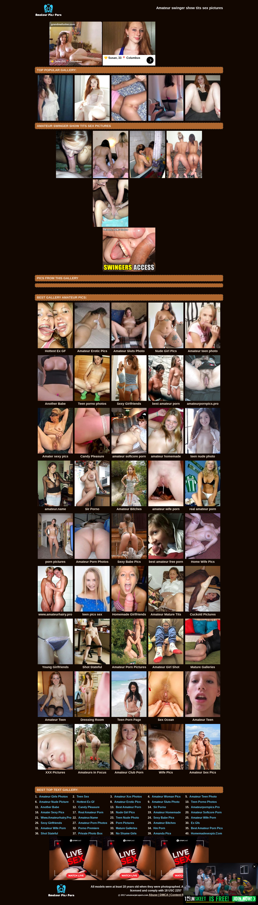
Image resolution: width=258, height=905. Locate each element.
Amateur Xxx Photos (128, 796)
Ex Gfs (195, 822)
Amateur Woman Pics (166, 796)
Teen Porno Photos (204, 801)
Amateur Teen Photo (203, 796)
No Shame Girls (126, 833)
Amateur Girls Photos (53, 796)
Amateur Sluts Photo (166, 801)
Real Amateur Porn (90, 812)
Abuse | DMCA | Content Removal (171, 894)
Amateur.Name (88, 817)
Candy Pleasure (89, 807)
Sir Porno (159, 807)
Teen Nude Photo (127, 817)
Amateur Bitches (164, 822)
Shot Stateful (49, 833)
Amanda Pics (162, 833)
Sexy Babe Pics (163, 817)
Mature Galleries (126, 828)
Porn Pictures (125, 822)
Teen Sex (83, 796)
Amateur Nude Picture (54, 801)
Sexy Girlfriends (51, 822)
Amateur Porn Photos (92, 822)
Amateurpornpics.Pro (205, 807)
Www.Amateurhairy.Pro (56, 817)
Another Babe (50, 807)
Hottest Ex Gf (85, 801)
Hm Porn (159, 828)
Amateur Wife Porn (203, 817)
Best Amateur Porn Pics (207, 828)
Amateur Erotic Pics (127, 801)
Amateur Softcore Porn (206, 812)
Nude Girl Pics (125, 812)
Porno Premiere (88, 828)
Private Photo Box (90, 833)
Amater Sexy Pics (52, 812)
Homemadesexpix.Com (206, 833)
